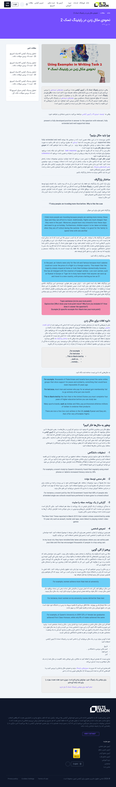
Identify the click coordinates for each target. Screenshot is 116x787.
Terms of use (43, 778)
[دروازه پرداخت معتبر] (69, 753)
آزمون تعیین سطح (104, 750)
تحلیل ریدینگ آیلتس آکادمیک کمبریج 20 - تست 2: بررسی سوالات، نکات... (23, 73)
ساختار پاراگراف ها (61, 338)
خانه (87, 3)
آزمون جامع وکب (105, 756)
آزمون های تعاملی (104, 746)
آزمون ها (60, 3)
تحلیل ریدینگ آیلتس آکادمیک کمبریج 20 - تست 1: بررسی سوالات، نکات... (23, 82)
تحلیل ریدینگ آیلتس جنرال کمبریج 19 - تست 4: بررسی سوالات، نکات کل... (22, 92)
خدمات (75, 3)
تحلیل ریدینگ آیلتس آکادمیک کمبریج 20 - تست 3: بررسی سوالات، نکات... (23, 64)
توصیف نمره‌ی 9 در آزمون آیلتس (93, 114)
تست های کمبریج (51, 4)
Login (15, 4)
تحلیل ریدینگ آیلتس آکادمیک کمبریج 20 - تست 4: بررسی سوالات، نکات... (23, 55)
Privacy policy (13, 778)
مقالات (31, 3)
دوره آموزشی (68, 4)
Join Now (7, 4)
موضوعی (107, 763)
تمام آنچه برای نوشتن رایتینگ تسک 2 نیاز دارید (76, 687)
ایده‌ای (75, 142)
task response (71, 150)
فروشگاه (82, 3)
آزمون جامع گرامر (104, 753)
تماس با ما (107, 767)
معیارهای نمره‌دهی (56, 90)
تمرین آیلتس (38, 3)
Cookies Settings (28, 778)
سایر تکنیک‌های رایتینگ (102, 167)
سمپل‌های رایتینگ (82, 668)
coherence (46, 153)
